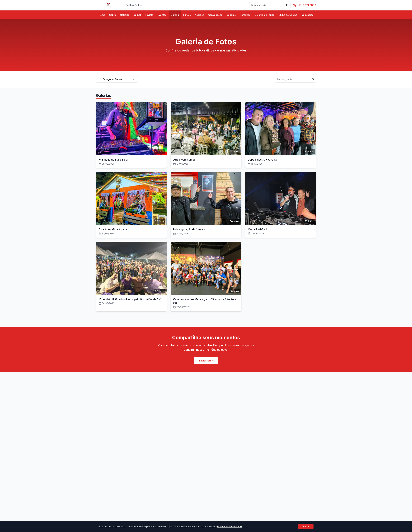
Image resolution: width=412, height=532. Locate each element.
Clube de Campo (288, 15)
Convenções (215, 15)
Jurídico (231, 15)
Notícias (124, 15)
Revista (149, 15)
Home (102, 15)
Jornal (137, 15)
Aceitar (306, 526)
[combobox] (117, 79)
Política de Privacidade (229, 526)
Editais (187, 15)
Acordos (199, 15)
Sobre (112, 15)
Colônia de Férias (264, 15)
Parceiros (245, 15)
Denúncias (307, 15)
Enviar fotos (206, 360)
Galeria (175, 15)
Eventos (162, 15)
